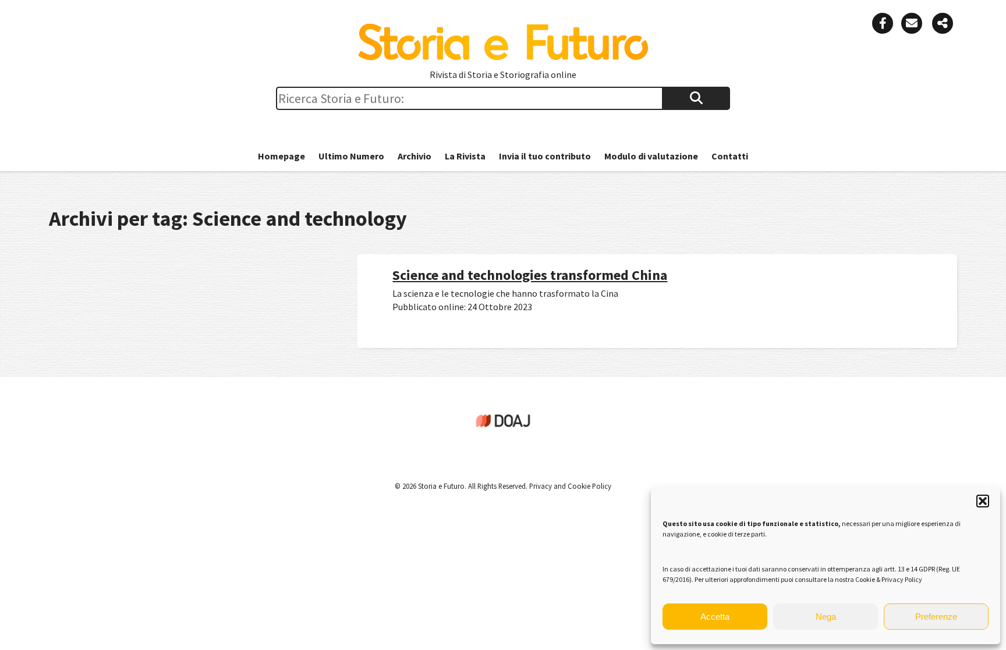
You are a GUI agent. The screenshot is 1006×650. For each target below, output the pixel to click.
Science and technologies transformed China (529, 275)
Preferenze (936, 616)
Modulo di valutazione (651, 156)
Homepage (281, 156)
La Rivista (465, 156)
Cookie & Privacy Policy (888, 579)
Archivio (414, 156)
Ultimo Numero (351, 156)
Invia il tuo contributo (545, 156)
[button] (983, 501)
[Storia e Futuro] (503, 57)
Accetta (714, 616)
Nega (826, 616)
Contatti (729, 156)
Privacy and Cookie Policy (569, 486)
